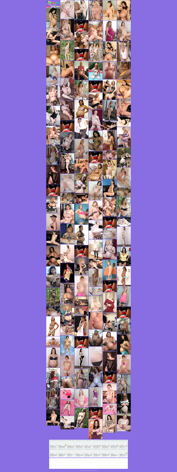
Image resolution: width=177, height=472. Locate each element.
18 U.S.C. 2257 (88, 470)
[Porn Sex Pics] (53, 3)
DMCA (92, 470)
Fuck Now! (58, 6)
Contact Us (95, 470)
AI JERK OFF (53, 6)
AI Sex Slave (48, 6)
